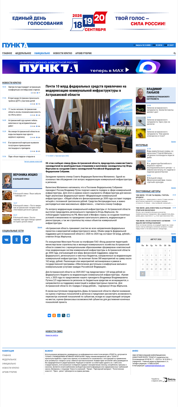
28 (160, 269)
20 (156, 264)
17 (143, 264)
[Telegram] (68, 315)
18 (147, 264)
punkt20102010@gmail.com (155, 366)
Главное (7, 53)
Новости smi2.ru (52, 335)
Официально (42, 53)
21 (160, 264)
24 (143, 269)
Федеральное (23, 53)
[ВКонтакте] (49, 315)
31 (143, 274)
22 (165, 264)
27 (156, 269)
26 (151, 269)
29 (165, 269)
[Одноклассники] (54, 315)
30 (169, 269)
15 (165, 260)
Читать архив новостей (33, 161)
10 (143, 260)
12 (151, 260)
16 (169, 260)
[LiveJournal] (63, 315)
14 (160, 260)
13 (156, 260)
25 (147, 269)
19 (151, 264)
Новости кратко (62, 53)
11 (147, 260)
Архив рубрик (83, 53)
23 (169, 264)
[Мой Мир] (58, 315)
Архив (40, 227)
